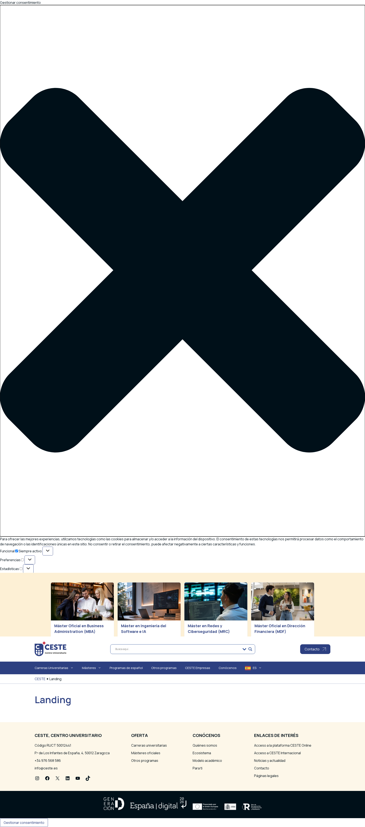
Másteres (89, 668)
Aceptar (10, 611)
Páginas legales (266, 775)
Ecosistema (202, 753)
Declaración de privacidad (30, 624)
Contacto (261, 768)
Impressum (18, 629)
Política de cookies (24, 618)
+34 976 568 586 (48, 760)
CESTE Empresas (197, 668)
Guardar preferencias (97, 611)
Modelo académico (207, 760)
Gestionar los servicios (28, 589)
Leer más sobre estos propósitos (36, 599)
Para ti (197, 768)
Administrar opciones (26, 584)
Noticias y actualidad (269, 760)
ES (254, 668)
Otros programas (164, 668)
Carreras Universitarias (51, 668)
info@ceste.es (46, 768)
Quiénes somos (205, 745)
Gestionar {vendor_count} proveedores (41, 594)
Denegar (31, 611)
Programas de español (126, 668)
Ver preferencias (59, 611)
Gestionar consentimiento (24, 822)
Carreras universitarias (149, 745)
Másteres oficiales (145, 753)
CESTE (40, 679)
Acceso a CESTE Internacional (277, 753)
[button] (182, 270)
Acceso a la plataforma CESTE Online (282, 745)
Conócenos (228, 668)
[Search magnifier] (250, 649)
